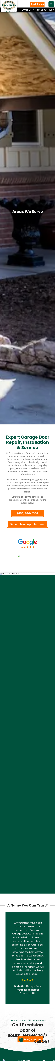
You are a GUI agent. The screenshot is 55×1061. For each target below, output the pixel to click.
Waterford (27, 852)
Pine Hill (27, 793)
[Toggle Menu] (51, 4)
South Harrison (27, 822)
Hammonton (27, 727)
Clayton (27, 654)
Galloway (27, 701)
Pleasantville (27, 797)
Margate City (28, 749)
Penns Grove (27, 786)
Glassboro (27, 705)
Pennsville (27, 789)
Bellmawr (27, 621)
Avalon (27, 614)
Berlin (27, 624)
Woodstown (27, 874)
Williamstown (27, 862)
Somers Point (28, 819)
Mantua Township (27, 745)
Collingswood (27, 661)
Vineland (27, 837)
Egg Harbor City (27, 687)
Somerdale (27, 815)
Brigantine (27, 632)
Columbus (27, 665)
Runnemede (27, 804)
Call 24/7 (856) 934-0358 (39, 9)
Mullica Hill (27, 775)
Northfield (27, 771)
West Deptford (27, 855)
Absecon (27, 606)
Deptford (27, 676)
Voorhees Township (27, 844)
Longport (27, 738)
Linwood (27, 734)
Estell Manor (27, 698)
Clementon (27, 657)
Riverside (27, 800)
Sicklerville (27, 811)
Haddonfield (27, 712)
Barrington (27, 617)
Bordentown (27, 636)
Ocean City (27, 778)
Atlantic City (27, 610)
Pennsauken (27, 782)
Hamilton (27, 723)
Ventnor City (27, 840)
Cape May (27, 639)
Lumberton (27, 742)
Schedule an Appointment (27, 524)
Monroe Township (27, 767)
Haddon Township (27, 720)
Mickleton (28, 760)
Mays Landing (27, 756)
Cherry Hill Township (27, 646)
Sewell (27, 808)
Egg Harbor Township (27, 690)
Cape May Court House (27, 643)
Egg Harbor (27, 683)
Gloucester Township (27, 709)
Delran (27, 672)
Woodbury (27, 870)
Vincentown (27, 833)
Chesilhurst (28, 650)
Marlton (27, 753)
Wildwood (27, 859)
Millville (27, 764)
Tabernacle (27, 830)
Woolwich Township (27, 877)
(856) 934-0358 (27, 513)
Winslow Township (27, 866)
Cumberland (27, 668)
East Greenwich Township (27, 679)
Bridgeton (27, 628)
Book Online (37, 4)
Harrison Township (27, 731)
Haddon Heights (27, 716)
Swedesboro (27, 826)
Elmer (27, 694)
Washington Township (27, 848)
